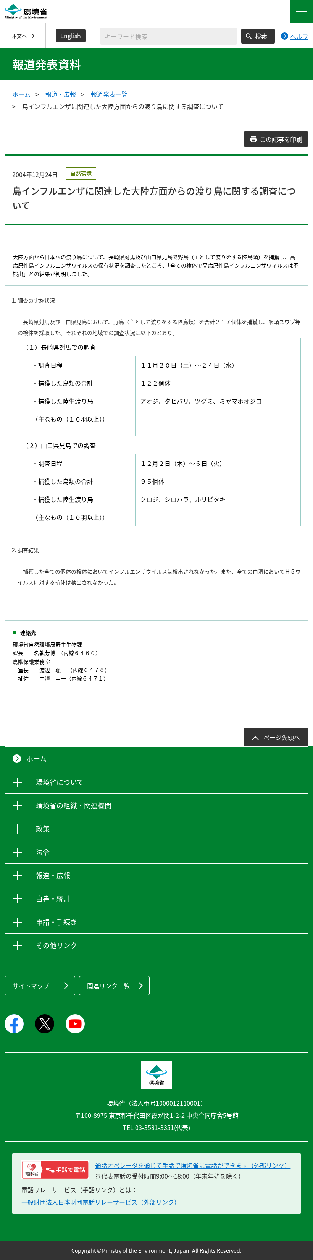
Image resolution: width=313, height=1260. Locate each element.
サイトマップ (31, 985)
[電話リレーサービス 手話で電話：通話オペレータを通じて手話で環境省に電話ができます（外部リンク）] (55, 1169)
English (70, 35)
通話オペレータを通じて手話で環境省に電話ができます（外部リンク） (192, 1165)
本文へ (19, 35)
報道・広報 (60, 94)
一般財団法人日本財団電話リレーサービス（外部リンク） (100, 1201)
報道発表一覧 (109, 94)
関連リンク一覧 (108, 985)
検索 (261, 36)
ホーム (21, 94)
